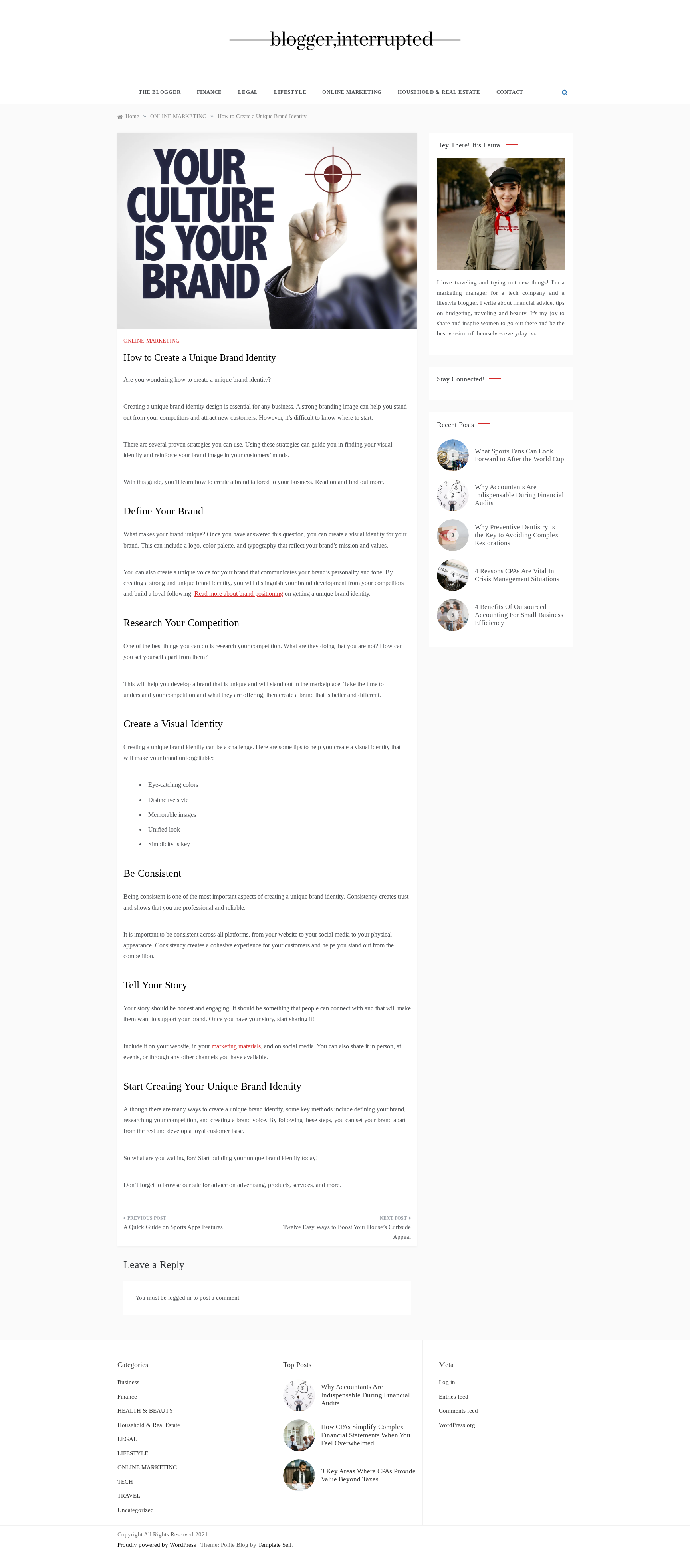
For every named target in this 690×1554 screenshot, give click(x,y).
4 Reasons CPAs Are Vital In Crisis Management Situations (517, 575)
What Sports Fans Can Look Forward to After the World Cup (519, 455)
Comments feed (458, 1410)
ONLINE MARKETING (352, 92)
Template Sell (274, 1545)
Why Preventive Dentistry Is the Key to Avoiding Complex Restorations (517, 535)
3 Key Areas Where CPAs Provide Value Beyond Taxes (368, 1475)
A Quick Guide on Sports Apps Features (173, 1227)
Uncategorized (135, 1510)
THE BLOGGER (160, 92)
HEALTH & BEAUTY (145, 1410)
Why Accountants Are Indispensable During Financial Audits (519, 495)
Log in (447, 1382)
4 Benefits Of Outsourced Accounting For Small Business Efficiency (519, 615)
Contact (510, 92)
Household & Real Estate (439, 92)
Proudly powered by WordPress (157, 1545)
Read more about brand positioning (238, 593)
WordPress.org (457, 1425)
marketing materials (236, 1046)
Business (128, 1382)
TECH (125, 1482)
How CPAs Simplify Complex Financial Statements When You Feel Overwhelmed (365, 1435)
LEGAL (248, 92)
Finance (209, 92)
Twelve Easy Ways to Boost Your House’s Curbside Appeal (347, 1232)
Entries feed (453, 1396)
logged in (180, 1297)
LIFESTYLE (290, 92)
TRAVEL (128, 1495)
